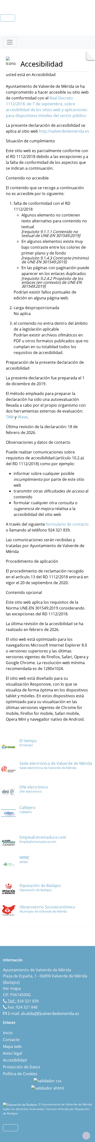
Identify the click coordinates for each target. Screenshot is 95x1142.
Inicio (8, 1032)
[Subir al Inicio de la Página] (86, 1136)
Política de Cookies (20, 1073)
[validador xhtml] (47, 1087)
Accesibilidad (15, 1060)
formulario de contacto (67, 524)
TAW (10, 417)
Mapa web (12, 1046)
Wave (23, 417)
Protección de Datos (21, 1067)
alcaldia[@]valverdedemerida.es (50, 1013)
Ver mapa (12, 988)
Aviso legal (12, 1053)
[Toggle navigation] (10, 42)
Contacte (11, 1039)
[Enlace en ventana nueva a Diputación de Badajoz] (20, 1104)
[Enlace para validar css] (48, 1080)
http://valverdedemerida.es (64, 131)
